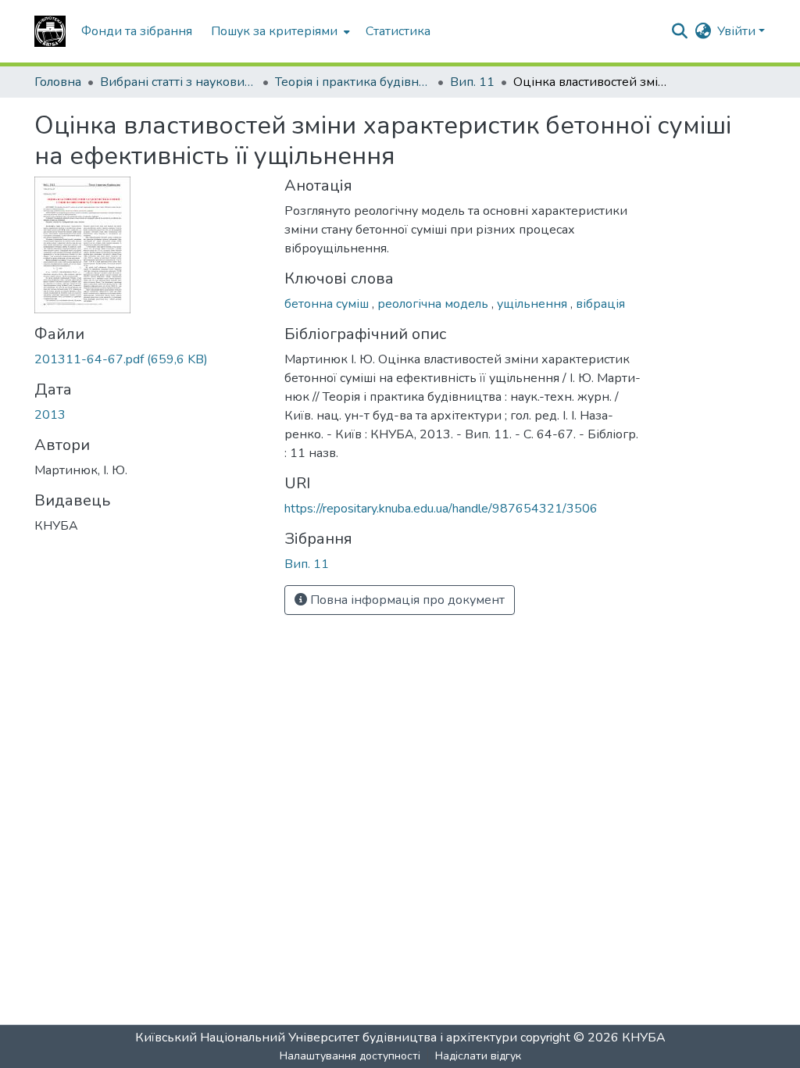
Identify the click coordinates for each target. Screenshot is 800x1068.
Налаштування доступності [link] (350, 1055)
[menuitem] (279, 31)
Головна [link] (57, 82)
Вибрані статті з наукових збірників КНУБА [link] (178, 82)
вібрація (600, 304)
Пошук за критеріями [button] (274, 31)
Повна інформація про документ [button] (406, 600)
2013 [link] (50, 414)
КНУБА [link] (644, 1037)
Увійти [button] (738, 31)
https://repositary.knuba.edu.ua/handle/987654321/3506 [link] (441, 508)
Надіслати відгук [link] (478, 1055)
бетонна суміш (328, 304)
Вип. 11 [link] (472, 82)
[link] (150, 359)
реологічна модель (434, 304)
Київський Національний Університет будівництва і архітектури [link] (326, 1037)
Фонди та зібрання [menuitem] (136, 31)
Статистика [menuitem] (398, 31)
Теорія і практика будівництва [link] (353, 82)
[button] (50, 31)
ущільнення (533, 304)
